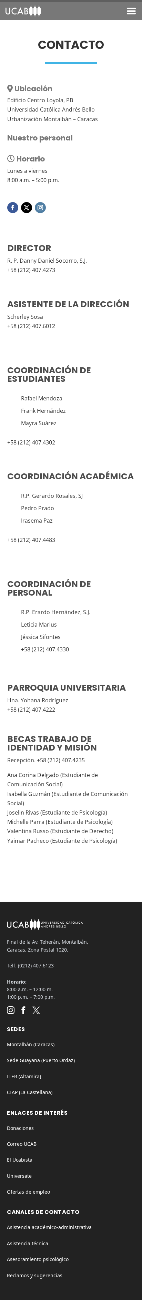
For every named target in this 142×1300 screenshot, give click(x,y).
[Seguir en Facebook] (12, 207)
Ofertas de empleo (28, 1191)
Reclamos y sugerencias (34, 1275)
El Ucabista (19, 1159)
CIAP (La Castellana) (29, 1092)
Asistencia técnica (27, 1243)
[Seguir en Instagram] (40, 207)
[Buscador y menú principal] (131, 12)
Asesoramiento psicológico (38, 1259)
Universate (19, 1176)
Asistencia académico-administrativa (49, 1227)
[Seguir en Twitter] (26, 207)
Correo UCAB (22, 1144)
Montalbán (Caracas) (30, 1044)
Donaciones (20, 1128)
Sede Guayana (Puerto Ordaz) (41, 1060)
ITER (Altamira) (24, 1076)
